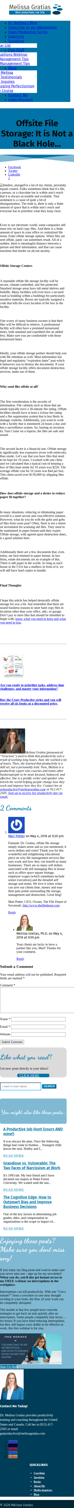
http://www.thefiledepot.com (41, 905)
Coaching (16, 36)
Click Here (29, 1075)
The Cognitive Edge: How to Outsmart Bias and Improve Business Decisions (27, 1202)
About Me (39, 1485)
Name (5, 1019)
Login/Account (20, 99)
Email (5, 1026)
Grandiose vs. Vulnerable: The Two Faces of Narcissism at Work (31, 1165)
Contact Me (18, 95)
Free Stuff (16, 50)
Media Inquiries (43, 1490)
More (12, 68)
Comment (7, 985)
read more (13, 1155)
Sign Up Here (8, 1367)
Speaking (16, 41)
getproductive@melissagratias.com (23, 789)
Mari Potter (16, 836)
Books (37, 1481)
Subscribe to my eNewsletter (32, 27)
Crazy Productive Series (27, 32)
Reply (12, 912)
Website (5, 1034)
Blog (36, 1494)
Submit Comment (12, 1042)
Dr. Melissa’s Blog (22, 23)
